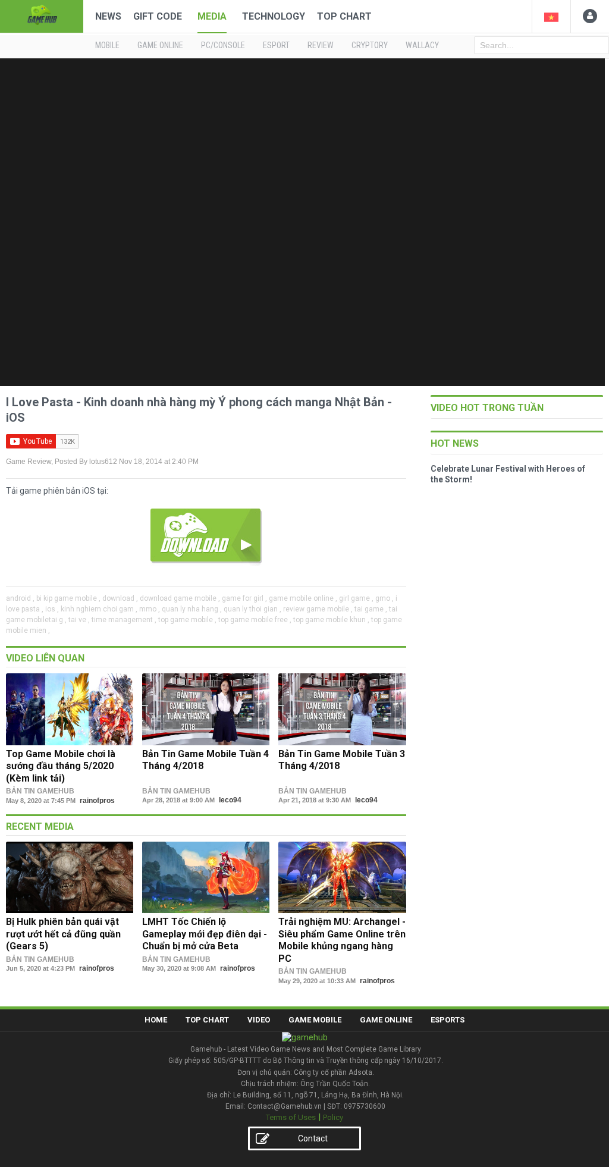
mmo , (149, 609)
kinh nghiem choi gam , (99, 609)
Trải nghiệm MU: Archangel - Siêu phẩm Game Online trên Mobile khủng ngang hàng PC (342, 940)
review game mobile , (318, 609)
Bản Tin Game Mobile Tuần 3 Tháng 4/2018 (341, 759)
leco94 (230, 800)
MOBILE (107, 45)
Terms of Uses (291, 1117)
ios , (52, 609)
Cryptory (369, 45)
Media (212, 16)
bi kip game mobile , (68, 598)
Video (258, 1019)
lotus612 (103, 461)
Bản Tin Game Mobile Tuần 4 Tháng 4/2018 (205, 759)
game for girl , (244, 598)
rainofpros (97, 800)
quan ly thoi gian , (252, 609)
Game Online (386, 1019)
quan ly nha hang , (192, 609)
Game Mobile (314, 1019)
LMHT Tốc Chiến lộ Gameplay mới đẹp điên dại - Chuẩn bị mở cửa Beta (204, 934)
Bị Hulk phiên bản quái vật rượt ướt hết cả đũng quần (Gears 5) (63, 934)
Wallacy (422, 45)
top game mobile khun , (331, 620)
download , (120, 598)
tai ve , (79, 620)
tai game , (370, 609)
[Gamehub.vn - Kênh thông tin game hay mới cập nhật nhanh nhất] (41, 15)
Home (156, 1019)
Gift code (157, 16)
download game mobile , (180, 598)
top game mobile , (187, 620)
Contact (313, 1138)
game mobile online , (303, 598)
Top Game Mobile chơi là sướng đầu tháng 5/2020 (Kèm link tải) (60, 766)
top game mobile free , (254, 620)
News (108, 16)
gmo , (384, 598)
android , (20, 598)
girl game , (356, 598)
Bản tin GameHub (40, 791)
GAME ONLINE (160, 45)
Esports (447, 1019)
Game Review (28, 461)
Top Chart (344, 16)
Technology (273, 16)
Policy (333, 1117)
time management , (124, 620)
